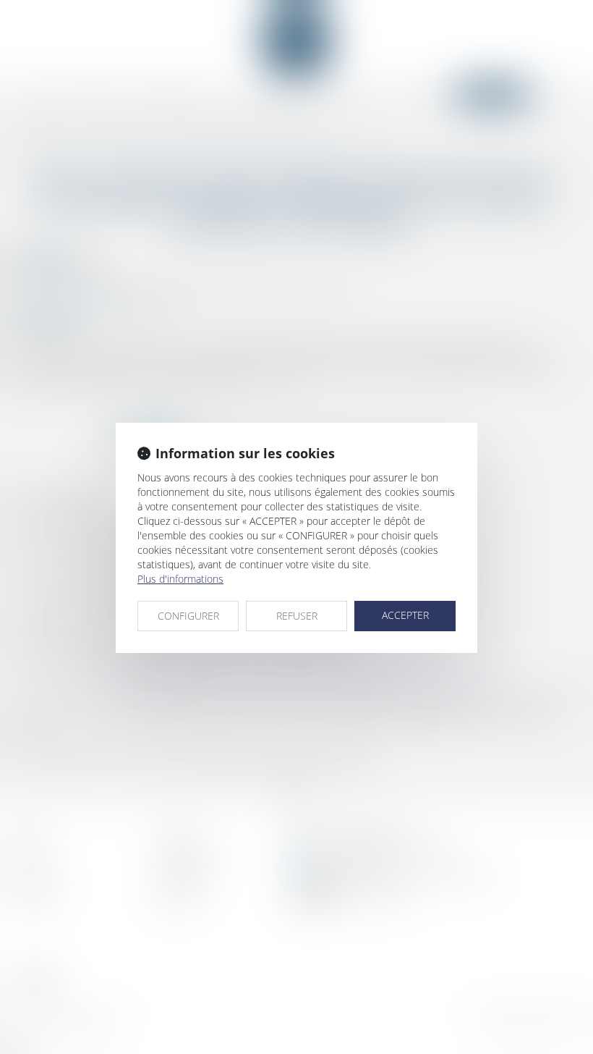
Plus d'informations (180, 579)
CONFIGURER (188, 616)
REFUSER (296, 616)
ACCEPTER (405, 615)
